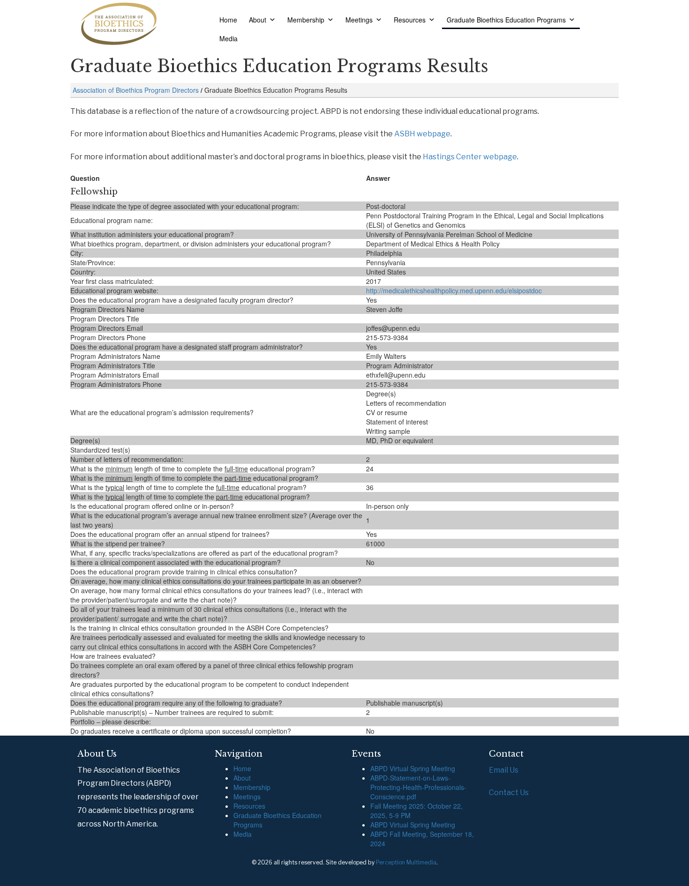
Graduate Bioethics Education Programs (506, 19)
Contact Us (509, 792)
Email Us (503, 770)
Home (228, 19)
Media (228, 38)
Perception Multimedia (406, 862)
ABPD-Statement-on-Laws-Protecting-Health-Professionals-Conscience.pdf (418, 787)
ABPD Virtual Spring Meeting (412, 768)
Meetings (359, 19)
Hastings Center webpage (470, 156)
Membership (305, 19)
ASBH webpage (422, 133)
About (257, 19)
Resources (410, 19)
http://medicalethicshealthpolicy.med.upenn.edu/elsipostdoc (454, 290)
